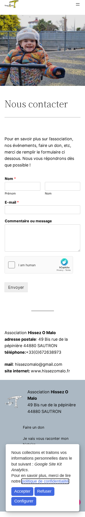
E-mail (12, 202)
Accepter (22, 491)
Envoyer (16, 287)
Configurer (23, 501)
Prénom (10, 193)
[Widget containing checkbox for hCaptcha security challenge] (39, 265)
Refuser (44, 491)
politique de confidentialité (45, 481)
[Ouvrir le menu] (77, 4)
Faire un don (33, 427)
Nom (10, 178)
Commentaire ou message (28, 221)
